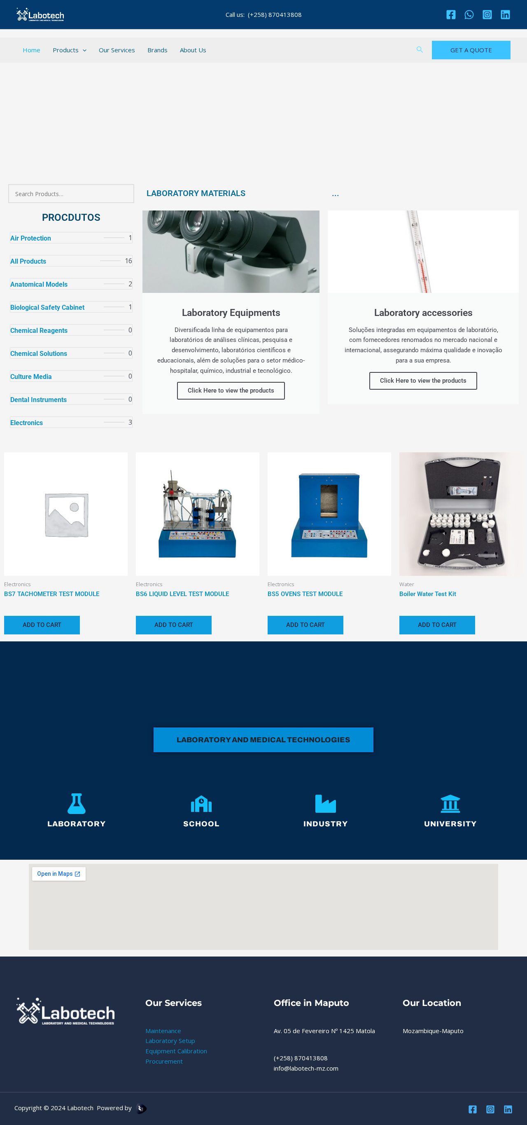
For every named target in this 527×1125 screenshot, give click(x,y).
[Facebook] (451, 14)
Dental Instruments (38, 400)
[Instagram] (487, 14)
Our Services (117, 50)
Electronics (26, 423)
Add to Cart (42, 625)
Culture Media (31, 377)
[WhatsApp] (469, 14)
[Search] (123, 193)
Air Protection (30, 238)
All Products (28, 261)
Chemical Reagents (39, 330)
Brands (157, 50)
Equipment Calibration (176, 1051)
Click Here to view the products (231, 390)
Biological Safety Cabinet (47, 307)
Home (31, 50)
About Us (193, 50)
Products (66, 50)
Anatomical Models (39, 284)
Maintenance (163, 1031)
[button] (82, 49)
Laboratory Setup (170, 1040)
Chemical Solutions (38, 354)
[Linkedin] (505, 14)
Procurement (164, 1061)
